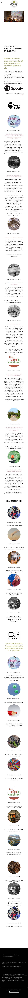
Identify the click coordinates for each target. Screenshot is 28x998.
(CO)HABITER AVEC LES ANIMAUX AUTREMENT (14, 283)
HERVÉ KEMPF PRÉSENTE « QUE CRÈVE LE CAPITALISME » (14, 374)
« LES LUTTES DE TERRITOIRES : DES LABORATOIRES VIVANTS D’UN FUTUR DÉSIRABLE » (14, 429)
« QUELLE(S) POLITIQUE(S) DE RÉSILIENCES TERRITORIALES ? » (14, 175)
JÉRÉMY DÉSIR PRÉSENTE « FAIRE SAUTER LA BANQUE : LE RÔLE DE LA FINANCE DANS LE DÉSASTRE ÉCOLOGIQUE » (14, 136)
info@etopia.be (17, 966)
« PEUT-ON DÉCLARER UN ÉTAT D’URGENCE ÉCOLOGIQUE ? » (14, 470)
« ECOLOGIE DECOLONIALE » (14, 324)
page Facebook (16, 650)
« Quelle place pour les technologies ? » (14, 237)
